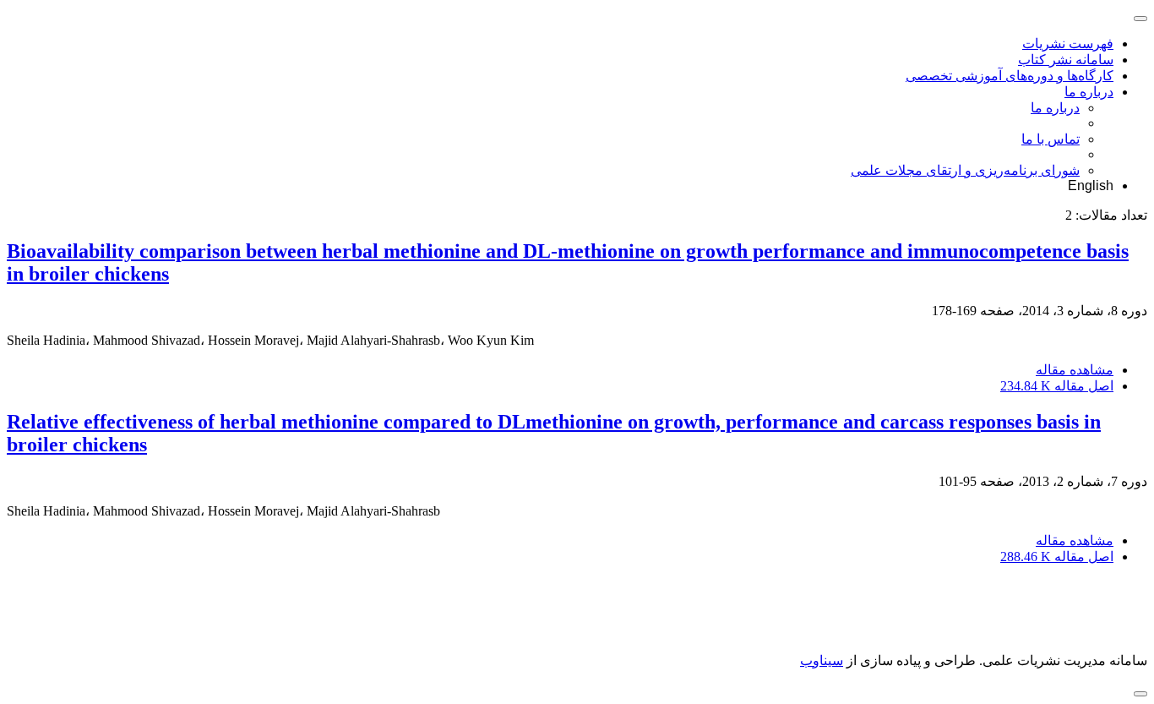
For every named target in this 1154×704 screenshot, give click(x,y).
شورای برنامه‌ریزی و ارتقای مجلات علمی (965, 170)
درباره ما (1088, 92)
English (1090, 185)
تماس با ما (1050, 139)
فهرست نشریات (1067, 43)
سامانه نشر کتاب (1065, 59)
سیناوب (821, 660)
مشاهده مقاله (1074, 370)
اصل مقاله (1056, 386)
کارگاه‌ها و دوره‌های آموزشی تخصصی (1009, 75)
